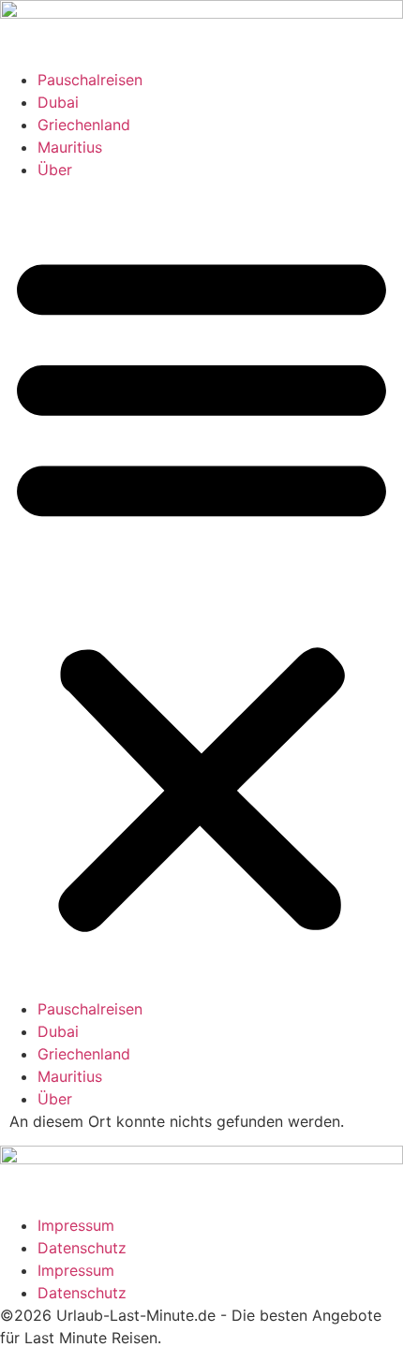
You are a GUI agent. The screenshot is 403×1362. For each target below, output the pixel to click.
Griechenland (83, 124)
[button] (201, 589)
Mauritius (69, 147)
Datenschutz (82, 1247)
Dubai (58, 102)
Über (54, 169)
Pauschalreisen (89, 79)
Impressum (75, 1225)
